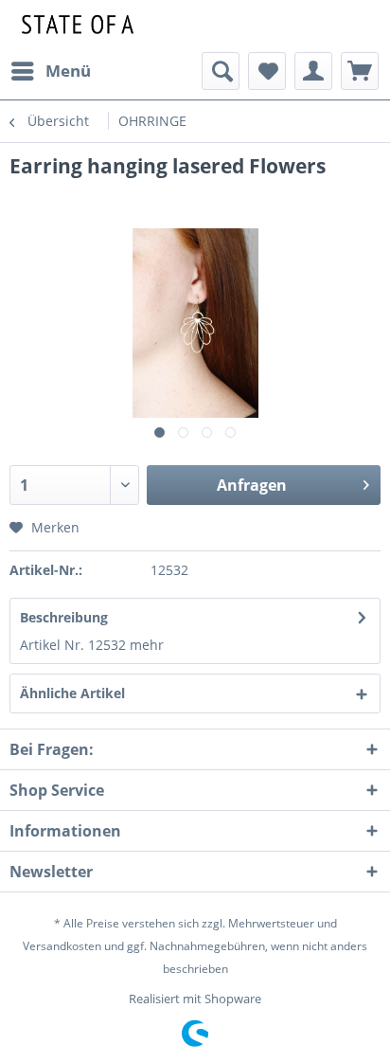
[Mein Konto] (313, 71)
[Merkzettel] (267, 71)
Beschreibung (64, 617)
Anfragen (252, 485)
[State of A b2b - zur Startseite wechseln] (74, 26)
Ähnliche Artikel (72, 693)
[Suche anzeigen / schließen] (220, 71)
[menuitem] (50, 71)
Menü (68, 70)
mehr (147, 645)
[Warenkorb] (360, 71)
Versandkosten (62, 946)
